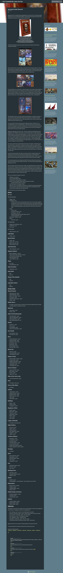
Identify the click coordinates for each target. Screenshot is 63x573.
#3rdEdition (10, 530)
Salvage (11, 538)
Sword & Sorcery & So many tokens (50, 95)
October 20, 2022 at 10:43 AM (18, 543)
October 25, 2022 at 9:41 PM (18, 552)
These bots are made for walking (49, 168)
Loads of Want (47, 110)
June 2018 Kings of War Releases (49, 124)
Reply (11, 541)
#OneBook (33, 530)
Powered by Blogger (32, 571)
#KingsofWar (24, 530)
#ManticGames (29, 530)
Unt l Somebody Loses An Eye (12, 1)
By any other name (47, 139)
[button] (8, 12)
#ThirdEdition (38, 530)
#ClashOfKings (19, 530)
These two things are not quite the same (50, 66)
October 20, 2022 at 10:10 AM (17, 538)
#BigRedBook (14, 530)
